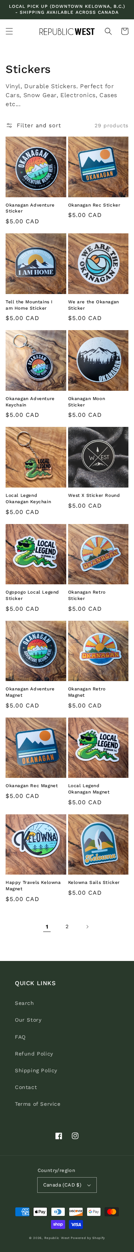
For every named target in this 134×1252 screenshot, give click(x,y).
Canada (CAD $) (62, 1185)
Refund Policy (34, 1054)
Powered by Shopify (88, 1238)
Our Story (28, 1020)
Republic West (57, 1238)
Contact (26, 1087)
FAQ (20, 1037)
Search (24, 1003)
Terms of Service (38, 1104)
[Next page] (87, 927)
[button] (9, 31)
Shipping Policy (36, 1070)
